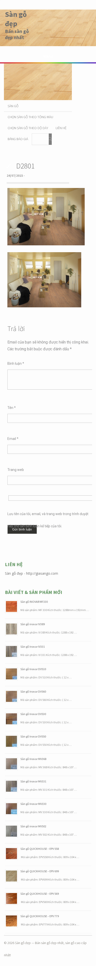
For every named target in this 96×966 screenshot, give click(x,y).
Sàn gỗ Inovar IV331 (32, 646)
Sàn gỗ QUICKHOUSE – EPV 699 (39, 871)
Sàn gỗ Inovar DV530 (33, 714)
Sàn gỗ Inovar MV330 (33, 804)
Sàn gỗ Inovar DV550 (33, 736)
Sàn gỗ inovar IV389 (32, 624)
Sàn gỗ (13, 106)
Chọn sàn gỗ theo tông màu (30, 117)
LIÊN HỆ (61, 128)
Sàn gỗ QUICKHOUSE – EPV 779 (39, 916)
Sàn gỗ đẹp (16, 19)
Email (12, 439)
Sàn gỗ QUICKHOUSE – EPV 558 (39, 849)
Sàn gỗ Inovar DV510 (33, 669)
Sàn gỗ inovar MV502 (33, 826)
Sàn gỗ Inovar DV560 (33, 691)
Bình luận (15, 363)
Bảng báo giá (18, 139)
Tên (11, 408)
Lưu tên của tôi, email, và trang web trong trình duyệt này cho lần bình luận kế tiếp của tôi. (47, 516)
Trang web (15, 470)
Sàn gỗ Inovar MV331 (33, 781)
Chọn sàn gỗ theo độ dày (28, 128)
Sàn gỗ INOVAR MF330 (34, 601)
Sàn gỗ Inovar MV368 (33, 759)
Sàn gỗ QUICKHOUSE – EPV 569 (39, 893)
